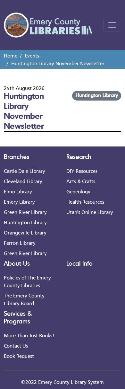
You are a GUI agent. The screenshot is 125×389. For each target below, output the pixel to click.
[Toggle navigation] (112, 25)
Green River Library (25, 211)
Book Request (19, 355)
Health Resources (85, 201)
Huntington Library (97, 95)
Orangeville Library (25, 232)
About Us (17, 263)
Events (32, 55)
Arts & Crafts (80, 181)
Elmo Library (18, 191)
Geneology (78, 191)
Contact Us (16, 345)
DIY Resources (81, 170)
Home (10, 55)
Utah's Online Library (89, 211)
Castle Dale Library (24, 170)
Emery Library (19, 201)
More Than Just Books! (29, 335)
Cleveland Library (23, 181)
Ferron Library (20, 242)
